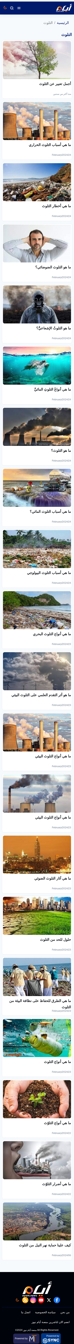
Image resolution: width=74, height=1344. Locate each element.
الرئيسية (63, 23)
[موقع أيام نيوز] (60, 8)
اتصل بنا (25, 1312)
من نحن (65, 1312)
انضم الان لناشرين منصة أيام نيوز (51, 1322)
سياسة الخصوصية (45, 1312)
